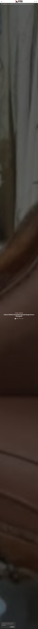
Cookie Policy (4, 625)
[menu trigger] (2, 1)
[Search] (36, 1)
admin (17, 318)
